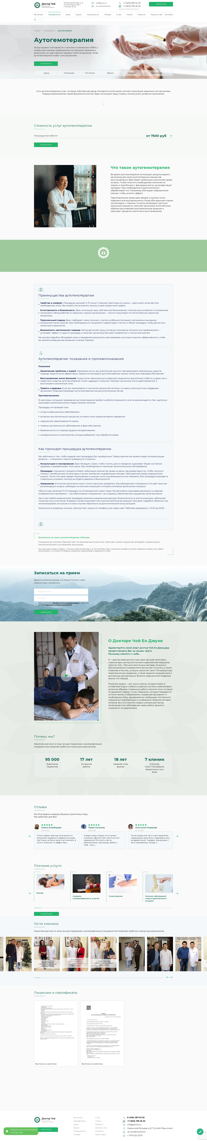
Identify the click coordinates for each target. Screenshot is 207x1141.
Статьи (129, 15)
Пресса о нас (156, 15)
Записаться (161, 4)
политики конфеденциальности (59, 605)
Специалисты (93, 15)
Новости (141, 15)
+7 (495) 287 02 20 (132, 3)
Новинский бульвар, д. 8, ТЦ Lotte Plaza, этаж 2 (150, 1128)
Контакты (169, 15)
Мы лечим (38, 15)
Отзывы (107, 15)
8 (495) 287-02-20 (136, 1118)
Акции (79, 15)
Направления (54, 15)
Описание (69, 73)
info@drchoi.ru (101, 3)
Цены (68, 15)
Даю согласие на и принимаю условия (64, 604)
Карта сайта (100, 1134)
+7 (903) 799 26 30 (132, 6)
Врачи (110, 73)
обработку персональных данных (65, 603)
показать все (46, 914)
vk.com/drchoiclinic (103, 6)
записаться (45, 63)
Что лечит (90, 73)
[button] (30, 836)
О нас (118, 15)
